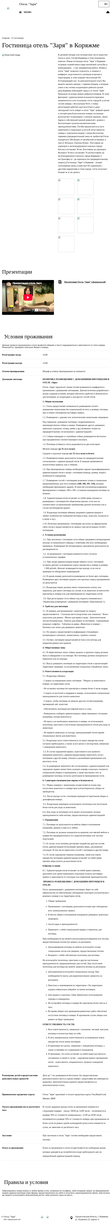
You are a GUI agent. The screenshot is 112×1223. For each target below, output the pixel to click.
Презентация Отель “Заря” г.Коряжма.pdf (85, 282)
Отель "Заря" (28, 4)
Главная (6, 38)
